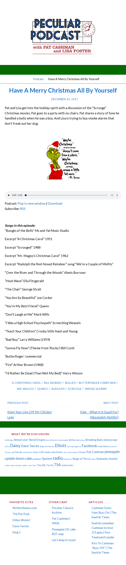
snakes (7, 465)
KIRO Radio (44, 452)
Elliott (60, 445)
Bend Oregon (37, 439)
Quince (42, 388)
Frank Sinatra (104, 446)
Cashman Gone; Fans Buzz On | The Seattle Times (104, 512)
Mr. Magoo (25, 388)
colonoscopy (109, 439)
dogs (42, 446)
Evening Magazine (74, 446)
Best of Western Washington (57, 440)
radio (58, 458)
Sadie (93, 459)
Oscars (82, 452)
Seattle (113, 458)
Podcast (38, 79)
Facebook (89, 446)
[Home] (28, 79)
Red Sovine (67, 459)
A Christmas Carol (26, 382)
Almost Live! (21, 439)
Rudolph (58, 388)
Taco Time (32, 465)
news (65, 452)
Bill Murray (53, 382)
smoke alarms (95, 388)
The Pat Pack (21, 514)
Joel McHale (27, 452)
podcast (37, 458)
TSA (57, 464)
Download (55, 203)
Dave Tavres (30, 446)
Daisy (15, 445)
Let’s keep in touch (64, 540)
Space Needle (16, 465)
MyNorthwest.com (24, 508)
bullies (70, 382)
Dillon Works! (21, 520)
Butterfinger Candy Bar (97, 382)
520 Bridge (9, 440)
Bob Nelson (80, 440)
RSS (23, 209)
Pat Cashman (95, 452)
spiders (25, 465)
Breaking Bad (93, 439)
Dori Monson (49, 446)
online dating (73, 452)
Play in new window (31, 203)
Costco (7, 446)
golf (13, 452)
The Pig (49, 465)
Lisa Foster (56, 452)
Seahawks (102, 458)
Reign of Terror (82, 458)
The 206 (41, 465)
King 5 (36, 452)
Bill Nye (72, 440)
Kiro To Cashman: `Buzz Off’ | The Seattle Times (103, 547)
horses (18, 452)
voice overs (67, 465)
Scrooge (75, 388)
